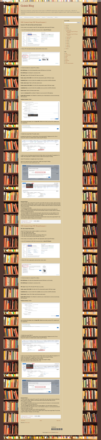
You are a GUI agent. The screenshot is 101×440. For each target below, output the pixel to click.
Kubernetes (67, 60)
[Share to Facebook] (37, 221)
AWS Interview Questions (29, 17)
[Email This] (34, 221)
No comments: (31, 416)
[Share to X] (36, 221)
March (68, 46)
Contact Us (38, 17)
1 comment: (30, 220)
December (68, 30)
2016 (66, 48)
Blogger (57, 432)
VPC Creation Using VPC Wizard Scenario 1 (33, 226)
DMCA (56, 17)
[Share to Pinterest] (38, 221)
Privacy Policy (50, 17)
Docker (66, 56)
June (67, 41)
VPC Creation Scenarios (27, 222)
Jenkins (66, 59)
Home (21, 17)
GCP (66, 57)
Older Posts (58, 420)
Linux (66, 61)
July (67, 40)
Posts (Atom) (27, 422)
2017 (66, 28)
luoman (50, 432)
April (68, 45)
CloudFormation (68, 54)
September (68, 37)
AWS (66, 53)
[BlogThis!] (35, 221)
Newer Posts (23, 420)
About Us (43, 17)
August (68, 38)
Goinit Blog (27, 5)
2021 (66, 25)
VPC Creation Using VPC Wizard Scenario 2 (33, 22)
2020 (66, 27)
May (67, 43)
